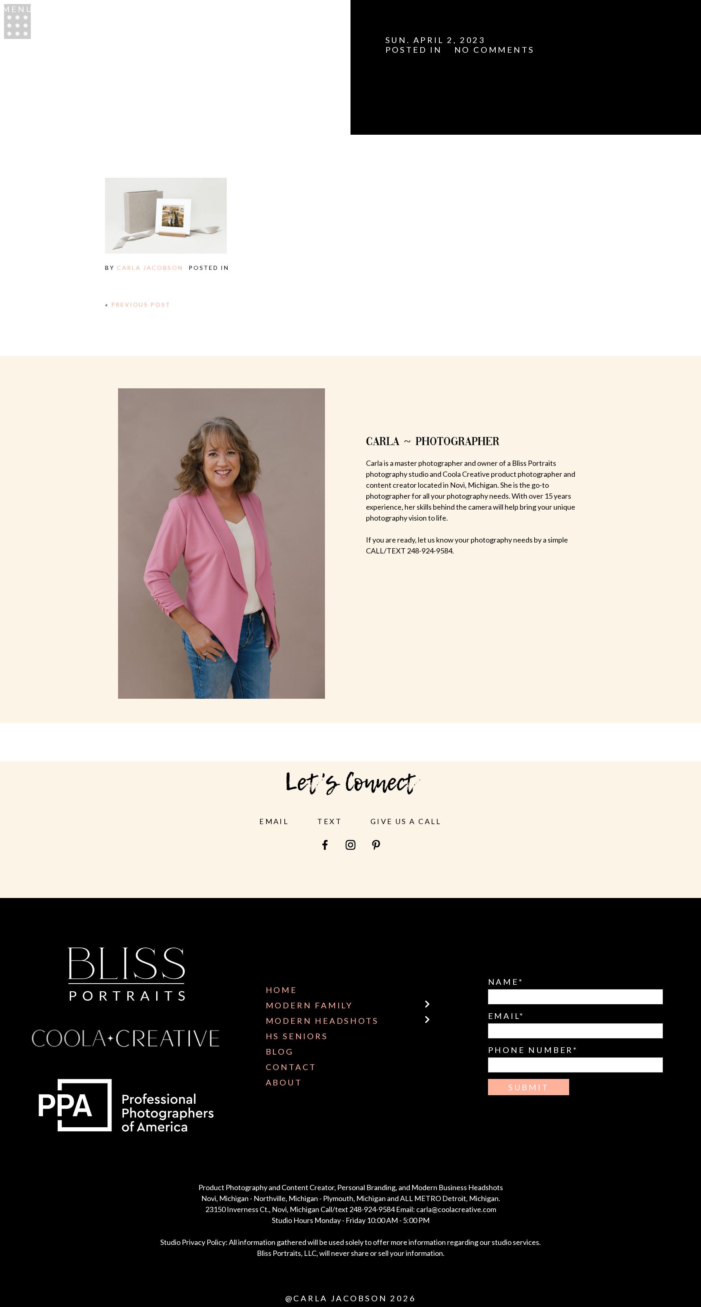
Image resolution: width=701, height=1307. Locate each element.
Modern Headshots (322, 1020)
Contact (291, 1067)
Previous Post (141, 304)
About (284, 1082)
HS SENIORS (297, 1036)
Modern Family (309, 1005)
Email (274, 821)
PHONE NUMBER (531, 1050)
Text (329, 821)
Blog (280, 1051)
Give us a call (406, 821)
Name (503, 981)
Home (281, 990)
